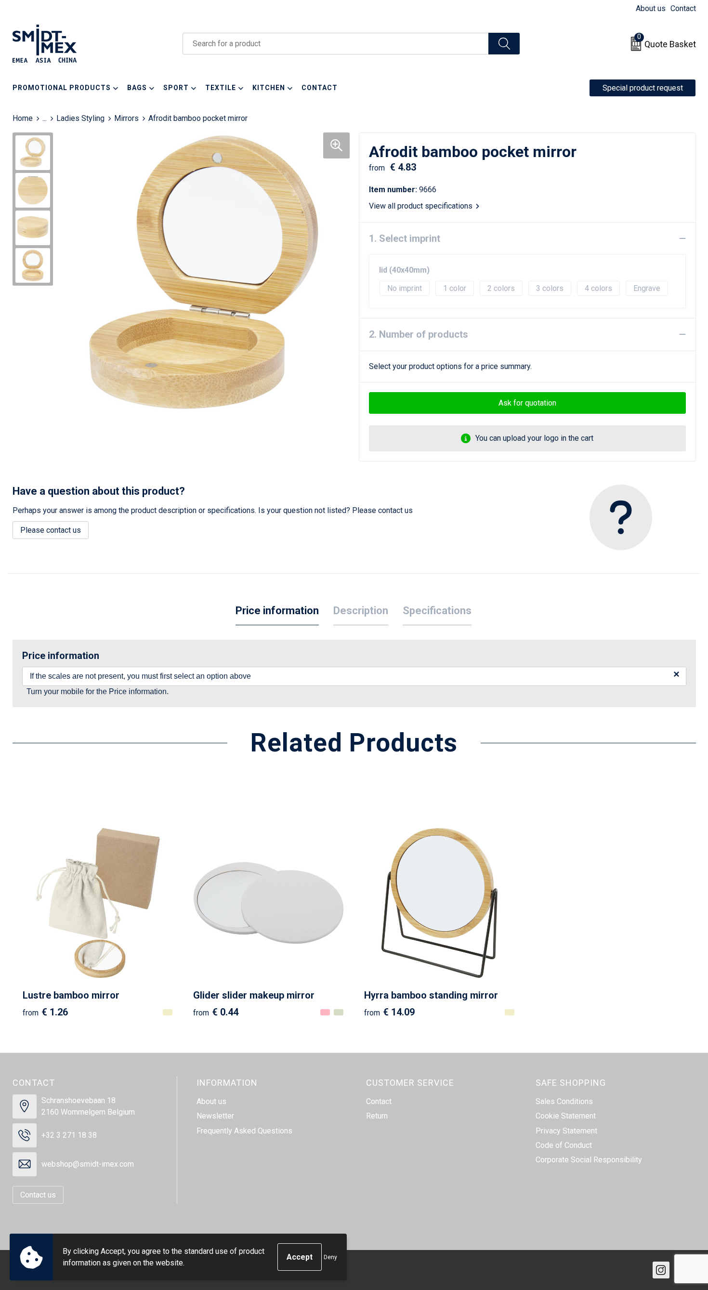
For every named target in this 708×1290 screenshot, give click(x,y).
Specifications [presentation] (437, 611)
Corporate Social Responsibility (589, 1159)
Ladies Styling (80, 118)
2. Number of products (418, 334)
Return (377, 1115)
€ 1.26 (45, 1012)
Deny (330, 1257)
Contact (683, 8)
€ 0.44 (215, 1012)
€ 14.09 (389, 1012)
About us (651, 8)
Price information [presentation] (277, 611)
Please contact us (50, 530)
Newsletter (215, 1115)
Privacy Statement (566, 1130)
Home (23, 118)
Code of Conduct (564, 1145)
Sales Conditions (564, 1101)
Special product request (643, 87)
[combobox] (336, 43)
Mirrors (126, 118)
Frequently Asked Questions (244, 1130)
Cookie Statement (566, 1115)
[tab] (277, 611)
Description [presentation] (360, 611)
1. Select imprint (404, 238)
